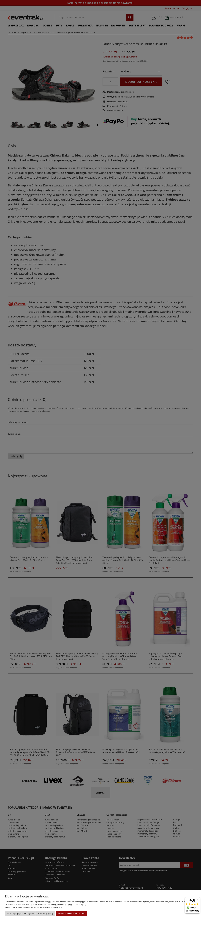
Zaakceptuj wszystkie (71, 913)
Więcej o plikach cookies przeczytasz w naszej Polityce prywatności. (34, 907)
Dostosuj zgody (45, 913)
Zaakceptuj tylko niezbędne (20, 913)
